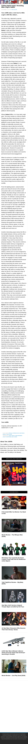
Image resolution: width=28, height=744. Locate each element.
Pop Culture (16, 702)
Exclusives (17, 700)
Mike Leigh (11, 436)
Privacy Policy (7, 738)
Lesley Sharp (6, 436)
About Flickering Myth (16, 720)
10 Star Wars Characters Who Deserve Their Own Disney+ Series (13, 628)
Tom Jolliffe (9, 434)
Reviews (16, 691)
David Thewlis (12, 435)
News (16, 688)
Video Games (17, 711)
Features (16, 693)
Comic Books (17, 709)
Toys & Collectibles (16, 714)
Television (17, 707)
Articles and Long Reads (17, 695)
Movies (4, 434)
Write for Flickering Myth (17, 725)
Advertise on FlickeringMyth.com (16, 723)
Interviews (17, 697)
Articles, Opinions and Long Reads (16, 433)
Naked (15, 436)
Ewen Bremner (18, 435)
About (16, 718)
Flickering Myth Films (17, 716)
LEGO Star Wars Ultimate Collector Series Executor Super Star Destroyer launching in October (13, 652)
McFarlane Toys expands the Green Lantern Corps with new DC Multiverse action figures (14, 559)
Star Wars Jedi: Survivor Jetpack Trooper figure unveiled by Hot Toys (13, 605)
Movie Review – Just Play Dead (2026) (13, 675)
